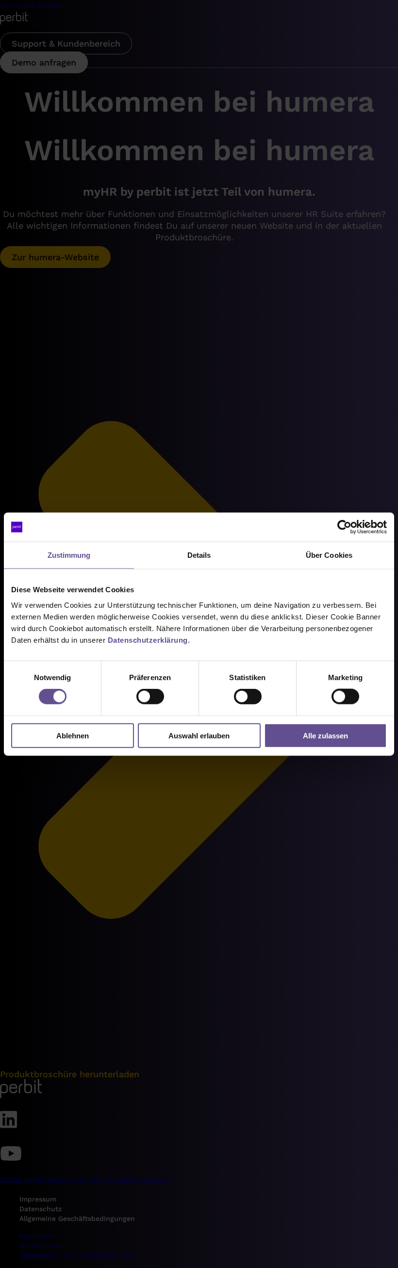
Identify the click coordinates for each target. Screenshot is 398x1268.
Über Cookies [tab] (329, 555)
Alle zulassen (325, 735)
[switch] (150, 696)
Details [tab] (199, 555)
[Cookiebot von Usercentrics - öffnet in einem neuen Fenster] (344, 527)
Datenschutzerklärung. (149, 639)
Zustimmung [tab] (69, 555)
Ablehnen (72, 735)
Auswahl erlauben (199, 735)
